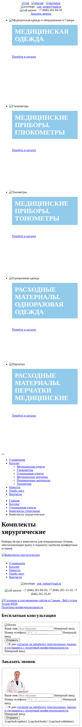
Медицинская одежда (31, 466)
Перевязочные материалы (33, 480)
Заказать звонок (41, 13)
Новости (14, 487)
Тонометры (24, 483)
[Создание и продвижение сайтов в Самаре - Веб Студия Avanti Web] (41, 603)
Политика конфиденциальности (22, 607)
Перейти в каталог (24, 56)
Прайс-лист (16, 490)
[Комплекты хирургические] (21, 555)
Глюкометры (25, 470)
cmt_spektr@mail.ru (49, 6)
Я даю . (40, 646)
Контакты (15, 494)
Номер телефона (15, 632)
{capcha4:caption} (16, 721)
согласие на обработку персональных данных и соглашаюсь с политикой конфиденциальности (40, 646)
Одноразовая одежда (30, 473)
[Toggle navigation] (3, 454)
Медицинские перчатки (32, 477)
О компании (17, 459)
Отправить (12, 640)
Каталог (14, 463)
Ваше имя (11, 628)
